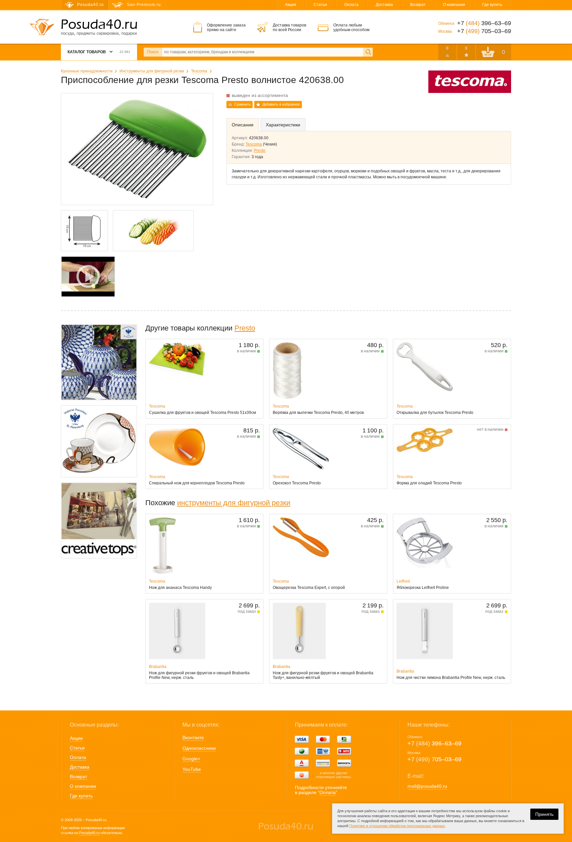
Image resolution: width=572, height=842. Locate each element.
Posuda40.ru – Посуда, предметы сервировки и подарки (99, 27)
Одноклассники (199, 748)
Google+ (191, 758)
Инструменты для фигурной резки (151, 71)
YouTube (191, 769)
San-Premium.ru (144, 4)
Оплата (351, 4)
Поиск (152, 52)
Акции (290, 4)
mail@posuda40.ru (427, 786)
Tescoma (199, 71)
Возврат (418, 4)
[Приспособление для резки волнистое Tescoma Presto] (88, 276)
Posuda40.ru (89, 833)
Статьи (320, 4)
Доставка (384, 4)
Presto (259, 150)
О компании (454, 4)
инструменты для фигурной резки (233, 503)
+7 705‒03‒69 (434, 759)
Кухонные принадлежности (87, 71)
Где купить (492, 4)
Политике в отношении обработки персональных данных (397, 826)
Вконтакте (193, 737)
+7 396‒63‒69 (434, 743)
